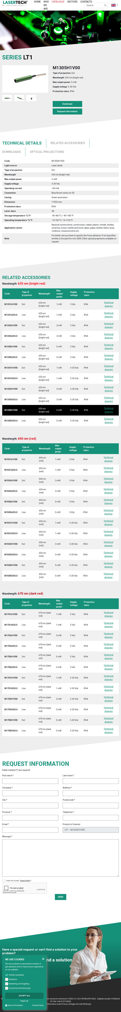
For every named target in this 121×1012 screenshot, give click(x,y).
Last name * (68, 775)
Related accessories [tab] (68, 143)
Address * (67, 788)
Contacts (86, 1)
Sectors (72, 1)
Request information (67, 111)
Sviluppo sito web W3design (80, 1004)
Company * (7, 788)
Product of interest (71, 824)
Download (67, 104)
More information (15, 1005)
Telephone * (68, 812)
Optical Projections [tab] (47, 152)
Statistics (13, 979)
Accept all (24, 996)
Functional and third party (19, 988)
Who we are (46, 5)
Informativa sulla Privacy (57, 1004)
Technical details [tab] (22, 143)
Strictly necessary (16, 975)
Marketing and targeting (19, 984)
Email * (5, 824)
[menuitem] (37, 5)
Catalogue (58, 1)
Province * (7, 812)
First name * (8, 775)
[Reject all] (43, 958)
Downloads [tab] (11, 152)
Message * (7, 836)
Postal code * (69, 800)
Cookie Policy (38, 1005)
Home (37, 1)
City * (4, 800)
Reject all (24, 1001)
